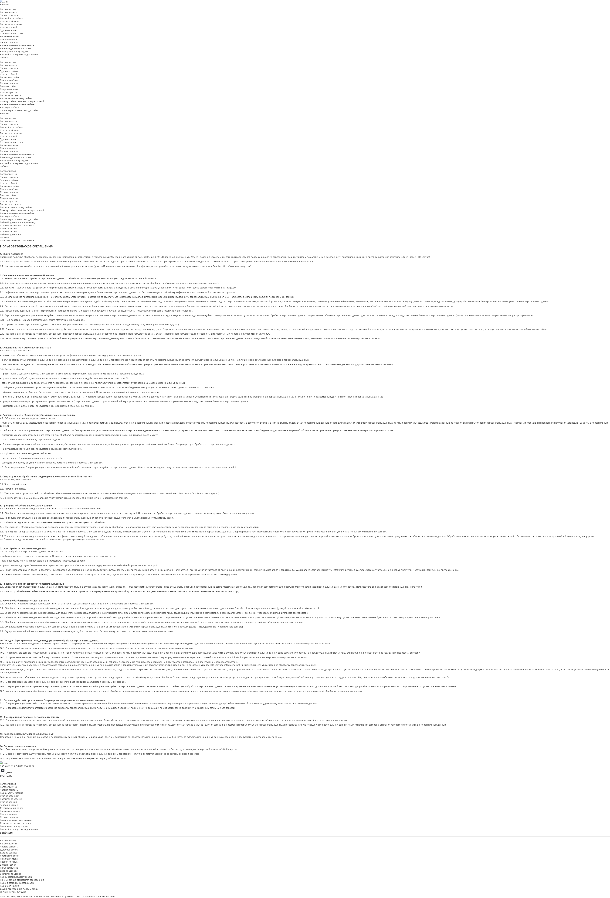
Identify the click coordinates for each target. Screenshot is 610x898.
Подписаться (14, 234)
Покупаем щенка (9, 89)
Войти (3, 222)
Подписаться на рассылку (21, 222)
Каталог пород (8, 9)
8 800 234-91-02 (25, 225)
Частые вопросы (9, 15)
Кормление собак (9, 77)
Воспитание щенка (10, 95)
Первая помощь (9, 42)
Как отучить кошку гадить (14, 51)
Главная (4, 237)
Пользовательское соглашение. (98, 896)
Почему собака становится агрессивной (22, 101)
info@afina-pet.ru (342, 569)
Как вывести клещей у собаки (16, 98)
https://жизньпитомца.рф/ (236, 266)
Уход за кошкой (8, 27)
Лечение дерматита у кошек (15, 48)
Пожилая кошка (8, 39)
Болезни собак (8, 86)
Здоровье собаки (9, 71)
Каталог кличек (8, 12)
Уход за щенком (8, 92)
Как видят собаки (9, 107)
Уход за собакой (8, 74)
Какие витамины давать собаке (17, 104)
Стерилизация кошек (11, 33)
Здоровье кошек (9, 30)
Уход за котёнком (9, 21)
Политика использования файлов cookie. (58, 896)
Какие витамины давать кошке (17, 45)
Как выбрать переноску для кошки (19, 54)
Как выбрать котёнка (11, 18)
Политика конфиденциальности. (18, 896)
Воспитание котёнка (11, 24)
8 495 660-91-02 (8, 225)
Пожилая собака (9, 80)
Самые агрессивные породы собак (19, 110)
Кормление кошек (10, 36)
